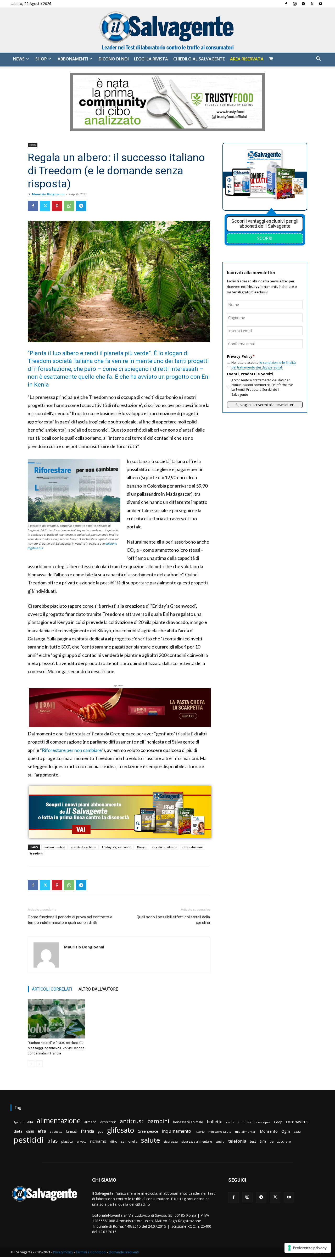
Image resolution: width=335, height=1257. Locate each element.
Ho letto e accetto (263, 365)
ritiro (113, 1141)
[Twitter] (312, 3)
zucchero (284, 1141)
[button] (318, 59)
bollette (214, 1121)
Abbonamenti (73, 59)
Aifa (30, 1122)
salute (150, 1140)
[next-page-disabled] (39, 1063)
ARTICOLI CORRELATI (52, 989)
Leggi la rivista (151, 59)
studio (220, 1141)
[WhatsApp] (69, 206)
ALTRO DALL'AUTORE (98, 989)
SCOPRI (264, 238)
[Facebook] (286, 3)
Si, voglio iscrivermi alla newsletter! (265, 404)
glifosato (120, 1130)
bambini (158, 1121)
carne (230, 1122)
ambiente (108, 1121)
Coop (278, 1122)
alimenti (90, 1122)
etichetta (56, 1131)
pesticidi (28, 1140)
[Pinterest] (57, 206)
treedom (36, 853)
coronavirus (297, 1122)
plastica (67, 1141)
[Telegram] (303, 3)
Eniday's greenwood (116, 847)
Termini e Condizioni (91, 1252)
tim (263, 1141)
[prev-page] (31, 1063)
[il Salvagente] (167, 30)
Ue (271, 1141)
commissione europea (254, 1122)
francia (87, 1131)
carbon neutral (54, 847)
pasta (297, 1131)
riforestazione (192, 847)
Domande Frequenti (124, 1252)
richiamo (98, 1141)
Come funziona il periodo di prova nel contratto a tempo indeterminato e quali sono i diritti (70, 920)
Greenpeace (148, 1131)
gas (100, 1131)
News (19, 59)
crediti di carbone (83, 847)
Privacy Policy (63, 1252)
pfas (52, 1141)
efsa (42, 1131)
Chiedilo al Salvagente (199, 59)
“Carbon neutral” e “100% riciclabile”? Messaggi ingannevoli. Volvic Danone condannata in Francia (56, 1048)
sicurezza (171, 1141)
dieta (18, 1131)
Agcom (19, 1122)
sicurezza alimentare (196, 1141)
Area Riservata (247, 59)
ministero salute (219, 1131)
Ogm (285, 1131)
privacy (81, 1141)
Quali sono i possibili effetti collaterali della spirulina (173, 920)
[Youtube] (321, 3)
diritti (30, 1131)
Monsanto (269, 1131)
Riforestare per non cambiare (72, 750)
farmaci (71, 1131)
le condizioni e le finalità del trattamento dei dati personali (263, 365)
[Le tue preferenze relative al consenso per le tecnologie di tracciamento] (307, 1248)
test (253, 1141)
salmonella (129, 1141)
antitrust (132, 1121)
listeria (200, 1131)
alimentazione (59, 1120)
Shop (41, 59)
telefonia (237, 1141)
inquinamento (176, 1131)
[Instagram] (295, 3)
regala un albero (164, 847)
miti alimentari (245, 1131)
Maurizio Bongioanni (48, 194)
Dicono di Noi (114, 59)
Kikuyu (142, 847)
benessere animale (188, 1122)
